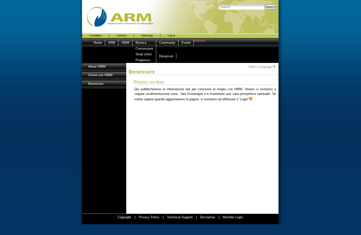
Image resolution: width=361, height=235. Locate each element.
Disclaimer (207, 217)
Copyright (124, 217)
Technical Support (180, 217)
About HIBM (97, 66)
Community (167, 42)
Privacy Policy (149, 217)
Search (270, 7)
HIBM (125, 42)
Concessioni (144, 48)
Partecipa (147, 35)
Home (98, 42)
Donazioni (166, 56)
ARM (111, 42)
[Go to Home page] (127, 13)
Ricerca (141, 42)
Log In (171, 35)
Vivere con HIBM (100, 75)
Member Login (233, 217)
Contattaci (96, 35)
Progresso (143, 60)
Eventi (186, 42)
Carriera (121, 35)
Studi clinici (144, 54)
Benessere (95, 84)
